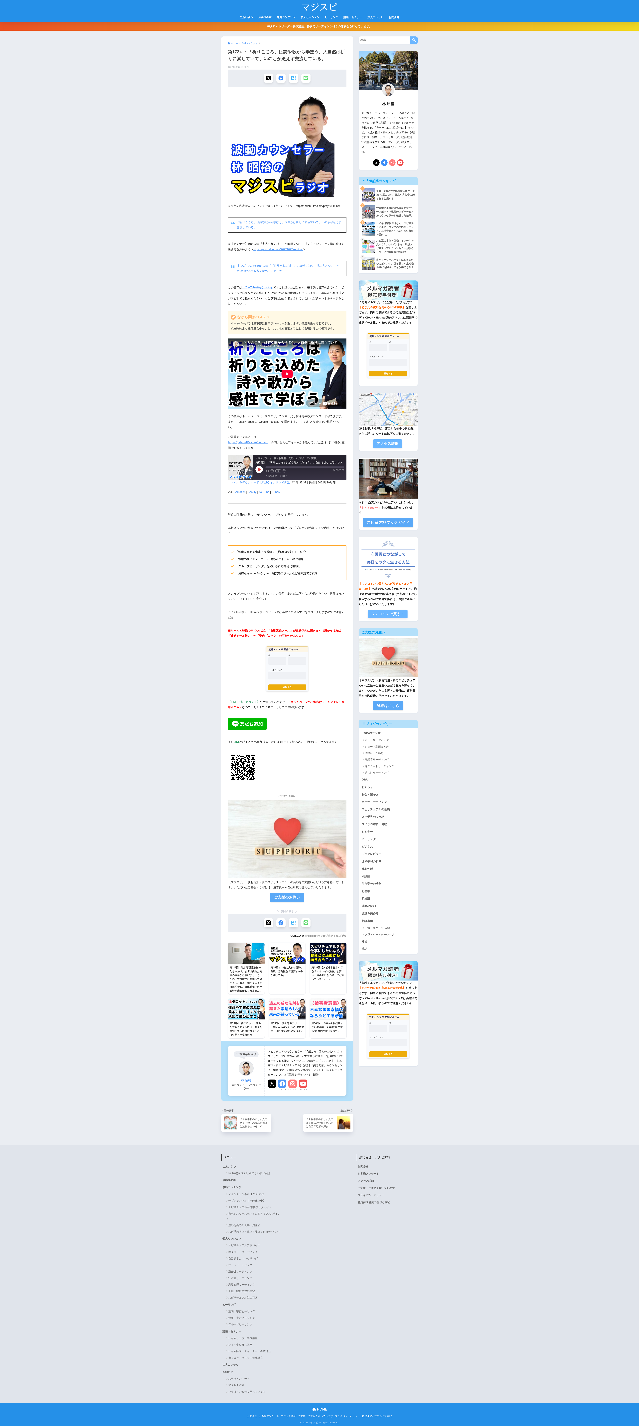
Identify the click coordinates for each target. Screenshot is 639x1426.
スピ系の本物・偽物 (374, 824)
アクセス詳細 (236, 1385)
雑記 (364, 948)
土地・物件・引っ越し (378, 928)
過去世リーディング (377, 772)
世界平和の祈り (337, 935)
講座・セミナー (352, 17)
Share (283, 476)
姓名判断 (367, 869)
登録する (287, 687)
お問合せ (394, 17)
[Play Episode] (259, 469)
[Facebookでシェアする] (281, 78)
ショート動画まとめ (377, 746)
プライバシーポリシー (371, 1195)
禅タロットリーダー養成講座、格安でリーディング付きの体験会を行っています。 (319, 26)
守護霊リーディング (377, 759)
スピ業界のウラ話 (373, 816)
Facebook (282, 1089)
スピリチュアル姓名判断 (243, 1297)
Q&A (365, 779)
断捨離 (366, 898)
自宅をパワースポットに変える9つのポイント (253, 1216)
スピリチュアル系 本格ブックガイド (250, 1207)
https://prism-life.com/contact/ (248, 442)
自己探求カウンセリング (243, 1258)
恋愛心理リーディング (241, 1284)
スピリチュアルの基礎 (376, 809)
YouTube (264, 492)
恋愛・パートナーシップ (379, 934)
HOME (321, 1409)
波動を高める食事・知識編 (244, 1225)
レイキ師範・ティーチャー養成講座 (249, 1351)
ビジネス (367, 846)
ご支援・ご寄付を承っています (247, 1391)
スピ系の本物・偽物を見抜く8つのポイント (254, 1231)
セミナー (367, 831)
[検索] (414, 40)
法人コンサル (375, 17)
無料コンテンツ (286, 17)
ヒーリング (331, 17)
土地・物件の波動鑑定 (241, 1291)
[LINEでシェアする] (306, 78)
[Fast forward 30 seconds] (284, 471)
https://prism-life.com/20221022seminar (278, 249)
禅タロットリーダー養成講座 (245, 1357)
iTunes (276, 492)
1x (278, 471)
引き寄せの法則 (371, 883)
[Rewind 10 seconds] (272, 471)
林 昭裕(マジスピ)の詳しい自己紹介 (249, 1173)
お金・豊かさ (370, 794)
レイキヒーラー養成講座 (243, 1338)
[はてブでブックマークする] (293, 78)
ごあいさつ (246, 17)
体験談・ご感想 (374, 753)
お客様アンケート (239, 1378)
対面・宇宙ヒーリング (241, 1317)
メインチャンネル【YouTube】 (247, 1194)
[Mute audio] (267, 470)
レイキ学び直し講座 (240, 1344)
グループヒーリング (240, 1324)
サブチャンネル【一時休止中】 (247, 1200)
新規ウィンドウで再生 (275, 482)
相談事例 (367, 921)
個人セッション (310, 17)
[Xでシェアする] (268, 78)
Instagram (292, 1089)
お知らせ (367, 787)
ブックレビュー (371, 854)
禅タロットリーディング (379, 766)
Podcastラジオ (316, 935)
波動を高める (370, 913)
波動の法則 (369, 906)
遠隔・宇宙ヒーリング (241, 1311)
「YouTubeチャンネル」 (257, 287)
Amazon (240, 492)
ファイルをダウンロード (243, 482)
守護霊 (366, 876)
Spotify (252, 492)
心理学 (366, 891)
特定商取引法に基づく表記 (374, 1202)
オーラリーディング (377, 740)
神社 (364, 941)
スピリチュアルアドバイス (244, 1245)
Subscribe (271, 476)
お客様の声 (265, 17)
